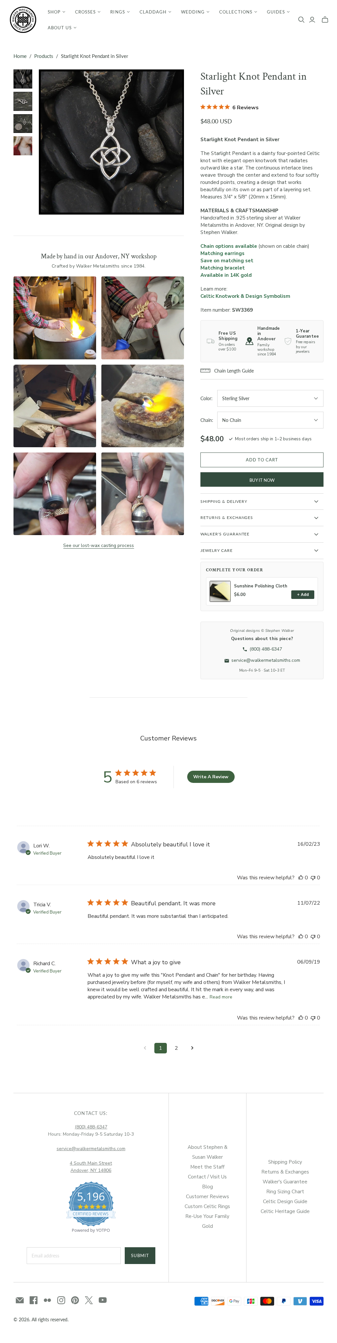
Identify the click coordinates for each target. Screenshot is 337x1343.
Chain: (206, 420)
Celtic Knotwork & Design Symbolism (245, 296)
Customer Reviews (207, 1196)
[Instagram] (61, 1300)
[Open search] (301, 19)
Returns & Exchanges (285, 1172)
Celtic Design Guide (285, 1201)
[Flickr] (47, 1300)
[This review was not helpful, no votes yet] (313, 877)
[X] (89, 1300)
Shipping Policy (285, 1162)
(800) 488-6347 (91, 1127)
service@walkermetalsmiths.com (91, 1149)
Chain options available (228, 246)
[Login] (312, 19)
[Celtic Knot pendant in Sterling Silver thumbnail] (23, 79)
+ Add (303, 594)
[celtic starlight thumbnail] (23, 145)
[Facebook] (34, 1300)
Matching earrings (222, 253)
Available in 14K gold (226, 275)
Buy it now (261, 480)
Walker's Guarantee (285, 1181)
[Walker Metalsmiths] (23, 20)
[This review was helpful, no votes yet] (300, 877)
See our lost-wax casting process (98, 545)
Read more (221, 997)
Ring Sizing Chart (285, 1191)
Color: (206, 398)
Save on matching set (226, 260)
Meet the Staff (207, 1167)
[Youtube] (103, 1300)
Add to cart (262, 459)
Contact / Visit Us (207, 1177)
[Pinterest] (75, 1300)
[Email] (20, 1300)
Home (20, 56)
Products (43, 56)
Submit (140, 1255)
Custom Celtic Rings (207, 1206)
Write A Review (210, 777)
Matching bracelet (222, 268)
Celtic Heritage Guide (285, 1211)
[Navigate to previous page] (145, 1048)
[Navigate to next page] (192, 1048)
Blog (207, 1186)
